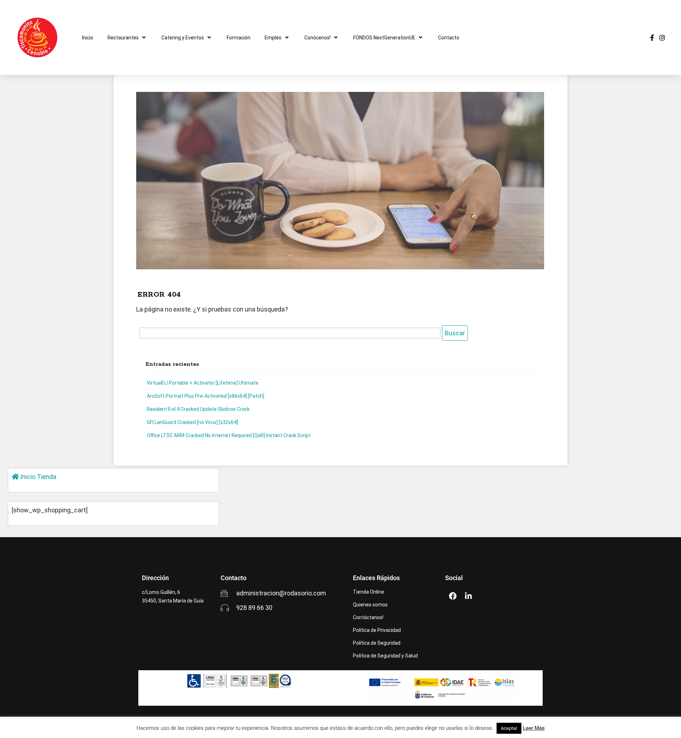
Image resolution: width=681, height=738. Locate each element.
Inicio (87, 37)
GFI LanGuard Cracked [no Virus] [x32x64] (192, 422)
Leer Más (534, 728)
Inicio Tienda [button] (37, 476)
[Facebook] (453, 596)
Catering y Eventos (182, 37)
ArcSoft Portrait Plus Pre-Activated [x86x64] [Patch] (205, 396)
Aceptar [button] (509, 728)
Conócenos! (317, 37)
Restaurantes (123, 37)
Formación (238, 37)
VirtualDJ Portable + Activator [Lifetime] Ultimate (203, 383)
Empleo (273, 37)
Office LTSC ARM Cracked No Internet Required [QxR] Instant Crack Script (229, 435)
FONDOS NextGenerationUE (384, 37)
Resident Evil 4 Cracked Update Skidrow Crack (198, 409)
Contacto (448, 37)
